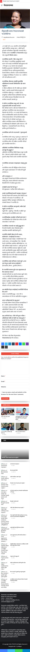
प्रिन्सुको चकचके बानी (14, 501)
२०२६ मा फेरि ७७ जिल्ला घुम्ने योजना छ (6, 432)
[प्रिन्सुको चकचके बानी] (5, 503)
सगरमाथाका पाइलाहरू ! (14, 464)
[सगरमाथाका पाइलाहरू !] (5, 466)
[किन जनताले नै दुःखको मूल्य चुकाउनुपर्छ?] (5, 574)
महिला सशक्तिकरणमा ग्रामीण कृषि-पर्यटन (18, 563)
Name (3, 376)
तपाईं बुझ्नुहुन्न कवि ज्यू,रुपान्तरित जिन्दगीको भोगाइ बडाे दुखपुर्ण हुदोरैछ (22, 418)
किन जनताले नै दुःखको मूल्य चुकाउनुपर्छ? (17, 572)
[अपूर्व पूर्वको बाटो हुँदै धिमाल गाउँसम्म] (5, 530)
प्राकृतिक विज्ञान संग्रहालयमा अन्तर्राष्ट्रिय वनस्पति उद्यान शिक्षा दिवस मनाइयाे (19, 544)
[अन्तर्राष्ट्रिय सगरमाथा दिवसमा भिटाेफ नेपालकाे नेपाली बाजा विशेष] (5, 583)
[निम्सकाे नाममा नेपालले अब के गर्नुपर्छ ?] (5, 485)
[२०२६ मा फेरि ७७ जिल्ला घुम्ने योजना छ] (7, 426)
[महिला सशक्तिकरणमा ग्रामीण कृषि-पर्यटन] (5, 566)
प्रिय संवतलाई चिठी (14, 470)
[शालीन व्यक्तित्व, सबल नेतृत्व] (5, 478)
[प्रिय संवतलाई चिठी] (5, 472)
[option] (15, 451)
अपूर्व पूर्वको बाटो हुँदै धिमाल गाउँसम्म (17, 527)
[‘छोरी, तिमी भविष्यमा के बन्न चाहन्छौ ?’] (5, 510)
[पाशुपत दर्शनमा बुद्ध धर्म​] (5, 558)
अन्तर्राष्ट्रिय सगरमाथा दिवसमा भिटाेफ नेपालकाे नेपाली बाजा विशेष (18, 579)
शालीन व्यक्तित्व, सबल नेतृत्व (15, 477)
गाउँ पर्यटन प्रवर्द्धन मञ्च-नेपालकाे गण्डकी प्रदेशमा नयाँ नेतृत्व (19, 491)
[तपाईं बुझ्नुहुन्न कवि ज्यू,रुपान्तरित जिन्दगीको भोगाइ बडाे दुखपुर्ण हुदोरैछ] (22, 411)
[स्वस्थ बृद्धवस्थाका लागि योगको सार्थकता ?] (5, 538)
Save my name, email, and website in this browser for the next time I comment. (13, 393)
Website (3, 387)
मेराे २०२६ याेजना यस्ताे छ (20, 431)
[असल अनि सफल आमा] (7, 411)
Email (3, 381)
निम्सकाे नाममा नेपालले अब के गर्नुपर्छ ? (11, 1)
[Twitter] (6, 343)
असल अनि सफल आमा (5, 416)
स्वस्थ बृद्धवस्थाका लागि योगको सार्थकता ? (18, 535)
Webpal (19, 646)
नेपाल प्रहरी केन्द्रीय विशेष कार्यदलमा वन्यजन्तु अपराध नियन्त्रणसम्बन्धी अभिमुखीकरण (18, 515)
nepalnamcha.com (8, 37)
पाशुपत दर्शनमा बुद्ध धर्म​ (14, 556)
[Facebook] (2, 343)
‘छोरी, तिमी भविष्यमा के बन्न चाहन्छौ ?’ (17, 507)
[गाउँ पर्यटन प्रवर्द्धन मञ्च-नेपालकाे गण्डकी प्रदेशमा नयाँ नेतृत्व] (5, 495)
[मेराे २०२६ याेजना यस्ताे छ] (22, 426)
